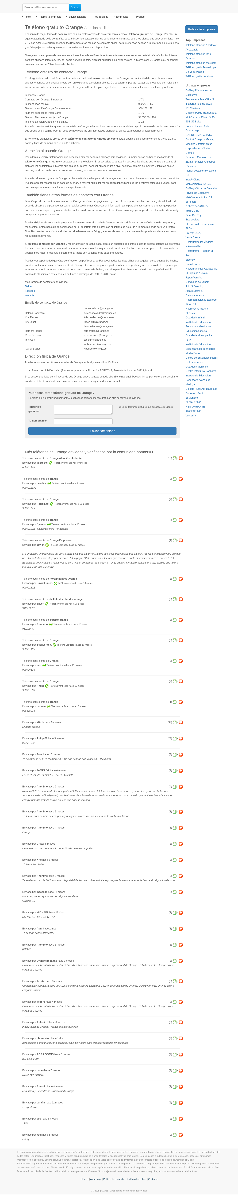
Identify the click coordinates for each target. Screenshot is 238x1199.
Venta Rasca (193, 237)
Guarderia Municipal (197, 366)
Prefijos (140, 16)
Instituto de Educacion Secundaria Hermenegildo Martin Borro (200, 349)
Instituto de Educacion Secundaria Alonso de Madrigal (198, 380)
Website (29, 295)
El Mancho (192, 397)
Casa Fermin (193, 264)
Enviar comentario (102, 431)
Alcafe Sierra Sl (194, 290)
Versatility (191, 415)
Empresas (122, 16)
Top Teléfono (101, 16)
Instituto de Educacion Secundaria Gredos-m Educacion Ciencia (198, 326)
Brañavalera (192, 219)
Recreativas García (197, 308)
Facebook (30, 290)
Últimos (85, 1179)
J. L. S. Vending (194, 286)
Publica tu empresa (50, 16)
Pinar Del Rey (193, 215)
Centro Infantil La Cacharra (201, 370)
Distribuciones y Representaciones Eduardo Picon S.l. (201, 300)
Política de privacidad (114, 1179)
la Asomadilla (193, 246)
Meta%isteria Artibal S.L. (199, 197)
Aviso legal (95, 1179)
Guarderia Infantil (195, 317)
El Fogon (191, 201)
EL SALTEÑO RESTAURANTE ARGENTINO (195, 407)
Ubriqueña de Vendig (197, 281)
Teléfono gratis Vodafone (199, 76)
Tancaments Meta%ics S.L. (201, 99)
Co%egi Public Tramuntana (201, 112)
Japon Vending (194, 277)
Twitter (28, 286)
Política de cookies (136, 1179)
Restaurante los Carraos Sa (201, 268)
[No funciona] (181, 458)
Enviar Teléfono (77, 16)
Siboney (190, 259)
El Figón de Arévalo (197, 272)
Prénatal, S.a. (193, 232)
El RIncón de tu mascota (200, 224)
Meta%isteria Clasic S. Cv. (201, 117)
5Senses (191, 166)
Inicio (28, 16)
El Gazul (190, 313)
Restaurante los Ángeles (199, 241)
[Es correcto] (174, 458)
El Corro (190, 228)
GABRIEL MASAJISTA (199, 134)
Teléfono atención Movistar (201, 62)
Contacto (152, 1179)
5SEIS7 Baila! (193, 121)
